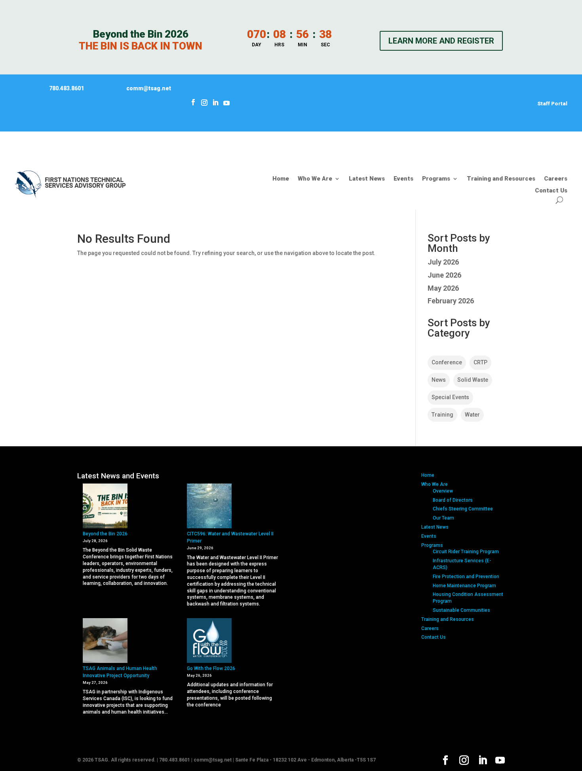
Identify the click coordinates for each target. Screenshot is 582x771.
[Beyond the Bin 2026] (105, 507)
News (439, 380)
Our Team (443, 518)
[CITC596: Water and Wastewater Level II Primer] (209, 507)
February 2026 (451, 301)
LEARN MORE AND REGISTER (441, 41)
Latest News (367, 179)
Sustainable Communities (461, 610)
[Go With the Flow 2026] (209, 641)
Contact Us (551, 191)
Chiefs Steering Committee (463, 509)
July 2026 (443, 262)
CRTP (480, 362)
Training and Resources (501, 179)
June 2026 (444, 275)
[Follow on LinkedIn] (215, 102)
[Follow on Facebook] (193, 102)
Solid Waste (472, 380)
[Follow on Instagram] (204, 102)
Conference (447, 362)
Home (280, 179)
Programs (436, 179)
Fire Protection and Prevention (466, 576)
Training (442, 414)
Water (472, 414)
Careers (555, 179)
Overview (443, 491)
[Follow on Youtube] (226, 102)
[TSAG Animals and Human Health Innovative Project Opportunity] (105, 641)
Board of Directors (453, 500)
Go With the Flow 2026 (211, 668)
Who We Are (315, 179)
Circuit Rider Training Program (466, 551)
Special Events (450, 397)
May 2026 (443, 288)
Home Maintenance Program (464, 585)
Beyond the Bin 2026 (105, 534)
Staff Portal (552, 104)
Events (403, 179)
